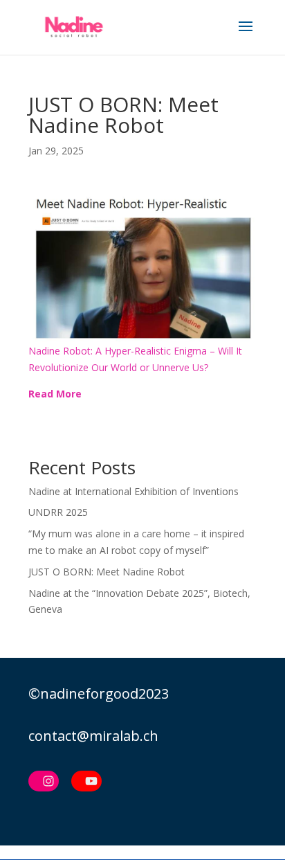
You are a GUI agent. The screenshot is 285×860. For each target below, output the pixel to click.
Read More (55, 393)
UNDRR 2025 (58, 512)
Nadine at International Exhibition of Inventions (133, 491)
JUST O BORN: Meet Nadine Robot (106, 571)
